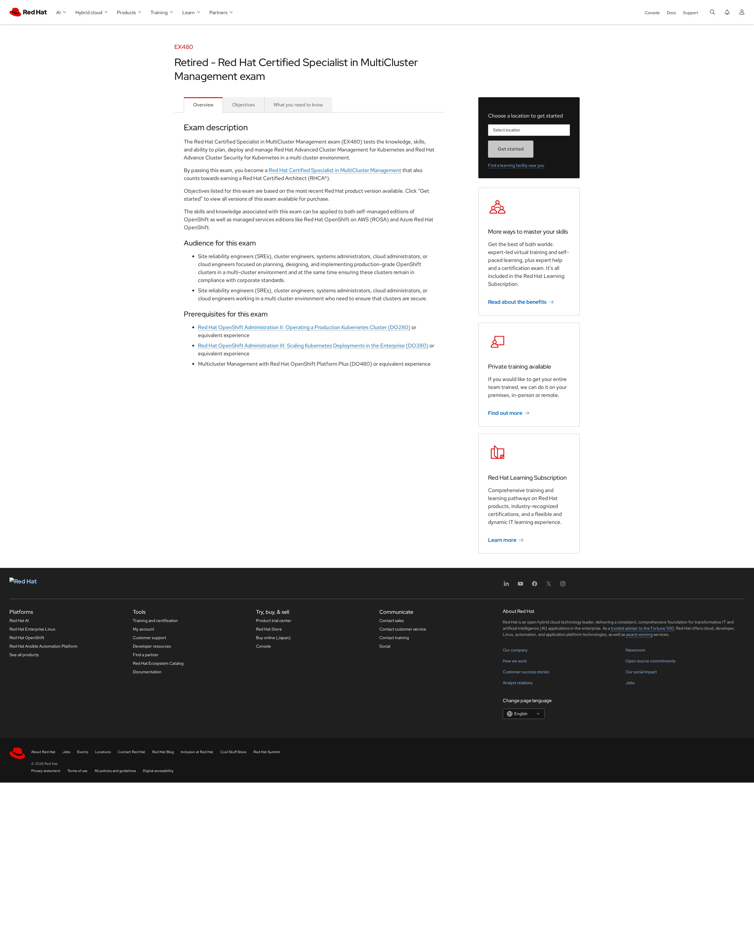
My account (143, 629)
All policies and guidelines (115, 770)
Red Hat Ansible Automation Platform (43, 646)
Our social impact (641, 671)
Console (652, 12)
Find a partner (145, 654)
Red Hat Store (269, 629)
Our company (515, 650)
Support (690, 12)
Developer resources (152, 646)
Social (384, 646)
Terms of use (77, 770)
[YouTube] (520, 586)
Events (82, 752)
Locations (103, 752)
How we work (515, 661)
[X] (548, 586)
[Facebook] (534, 586)
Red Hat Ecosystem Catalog (158, 663)
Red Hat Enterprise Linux (32, 629)
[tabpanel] (309, 247)
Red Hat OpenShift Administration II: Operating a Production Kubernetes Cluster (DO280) (304, 327)
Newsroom (635, 650)
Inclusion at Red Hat (197, 752)
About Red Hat (43, 752)
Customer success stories (526, 671)
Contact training (394, 637)
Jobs (630, 682)
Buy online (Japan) (273, 637)
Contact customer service (402, 629)
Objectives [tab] (243, 105)
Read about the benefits (517, 301)
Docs (671, 12)
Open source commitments (650, 661)
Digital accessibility (158, 770)
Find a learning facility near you (516, 165)
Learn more (502, 540)
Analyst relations (518, 682)
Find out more (505, 413)
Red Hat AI (19, 620)
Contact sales (391, 620)
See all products (24, 654)
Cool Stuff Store (233, 752)
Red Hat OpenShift (26, 637)
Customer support (149, 637)
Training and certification (155, 620)
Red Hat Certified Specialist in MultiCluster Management (335, 170)
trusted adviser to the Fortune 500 (642, 628)
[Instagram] (562, 586)
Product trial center (273, 620)
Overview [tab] (203, 105)
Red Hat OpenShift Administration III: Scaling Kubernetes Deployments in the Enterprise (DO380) (313, 345)
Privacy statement (45, 770)
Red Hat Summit (267, 752)
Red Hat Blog (163, 752)
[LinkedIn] (506, 586)
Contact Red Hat (131, 752)
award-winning (639, 634)
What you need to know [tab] (298, 105)
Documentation (147, 671)
